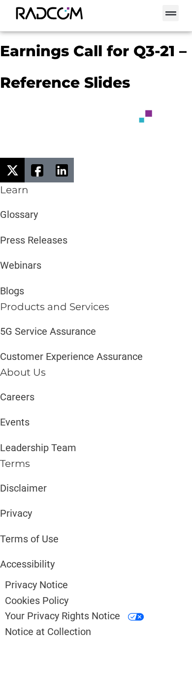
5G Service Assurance (48, 331)
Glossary (19, 214)
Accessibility (27, 564)
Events (15, 422)
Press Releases (33, 240)
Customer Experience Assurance (71, 356)
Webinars (20, 265)
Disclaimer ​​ (24, 488)
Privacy (16, 513)
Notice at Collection (48, 632)
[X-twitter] (12, 170)
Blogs (12, 291)
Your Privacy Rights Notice (64, 616)
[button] (170, 13)
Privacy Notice (36, 585)
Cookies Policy (36, 600)
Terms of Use (29, 539)
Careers (17, 397)
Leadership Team (38, 448)
